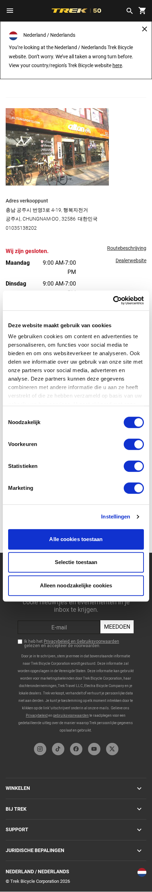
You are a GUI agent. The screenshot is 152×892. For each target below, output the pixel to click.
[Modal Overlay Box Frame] (76, 646)
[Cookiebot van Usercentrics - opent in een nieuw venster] (113, 300)
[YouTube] (94, 749)
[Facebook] (76, 749)
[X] (112, 749)
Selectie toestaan (76, 562)
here (117, 65)
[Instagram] (40, 749)
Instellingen (115, 517)
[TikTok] (58, 749)
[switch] (134, 444)
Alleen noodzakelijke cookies (76, 585)
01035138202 (21, 228)
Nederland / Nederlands (37, 871)
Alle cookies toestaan (76, 539)
